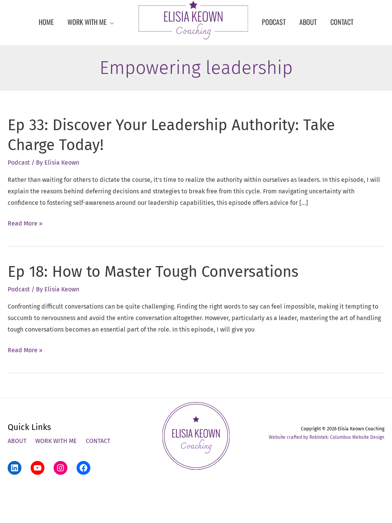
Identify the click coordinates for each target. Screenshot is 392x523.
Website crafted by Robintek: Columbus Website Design (326, 437)
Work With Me (56, 441)
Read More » (25, 224)
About (17, 441)
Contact (98, 441)
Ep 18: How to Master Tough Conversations (153, 272)
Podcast (19, 162)
